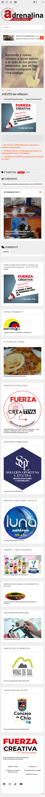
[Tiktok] (11, 2)
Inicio (2, 90)
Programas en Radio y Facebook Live (13, 771)
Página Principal (13, 766)
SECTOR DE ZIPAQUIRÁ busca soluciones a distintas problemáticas (20, 146)
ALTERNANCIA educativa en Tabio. (20, 213)
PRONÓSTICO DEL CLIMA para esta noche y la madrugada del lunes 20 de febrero (21, 152)
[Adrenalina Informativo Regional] (22, 22)
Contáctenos (32, 766)
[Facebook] (2, 2)
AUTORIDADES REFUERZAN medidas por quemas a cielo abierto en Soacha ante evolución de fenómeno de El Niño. (28, 35)
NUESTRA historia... (32, 774)
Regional (9, 90)
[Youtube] (15, 2)
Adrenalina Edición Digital (32, 770)
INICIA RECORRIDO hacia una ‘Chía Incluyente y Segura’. (20, 232)
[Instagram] (7, 2)
